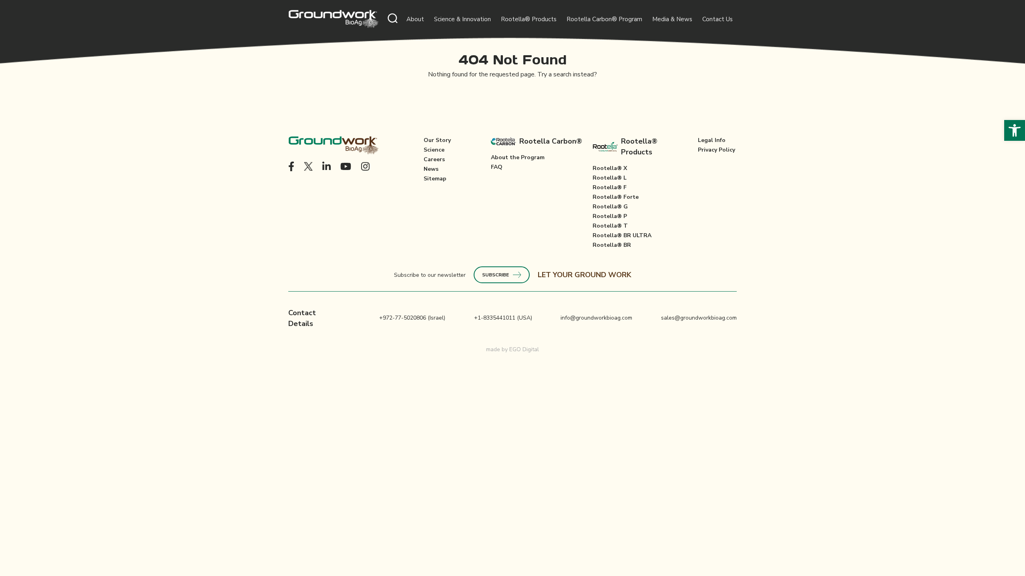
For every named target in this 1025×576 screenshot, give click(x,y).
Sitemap (435, 178)
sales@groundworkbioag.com (699, 318)
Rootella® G (610, 206)
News (431, 169)
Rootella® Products (529, 19)
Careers (434, 159)
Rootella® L (610, 178)
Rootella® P (610, 216)
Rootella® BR (612, 245)
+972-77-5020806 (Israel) (412, 318)
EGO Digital (524, 349)
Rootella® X (610, 168)
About (415, 19)
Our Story (437, 140)
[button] (1014, 130)
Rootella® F (610, 187)
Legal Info (712, 140)
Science (434, 150)
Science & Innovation (462, 19)
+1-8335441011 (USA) (503, 318)
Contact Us (717, 19)
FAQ (496, 167)
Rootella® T (610, 226)
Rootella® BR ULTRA (622, 235)
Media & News (672, 19)
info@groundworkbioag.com (596, 318)
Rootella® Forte (616, 197)
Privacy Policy (716, 150)
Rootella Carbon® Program (604, 19)
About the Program (518, 157)
